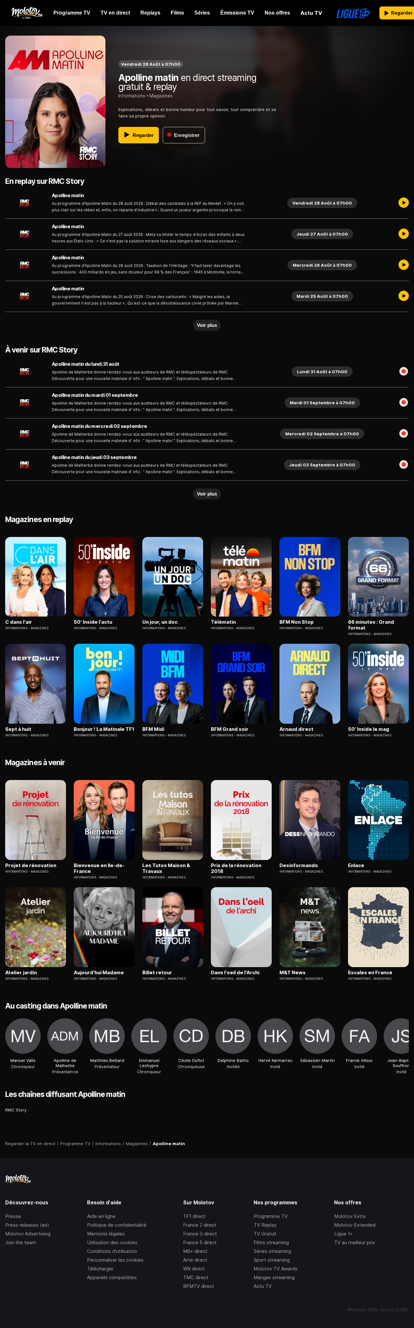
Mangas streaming (274, 1277)
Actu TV (263, 1286)
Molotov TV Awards (276, 1269)
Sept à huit (18, 729)
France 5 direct (200, 1242)
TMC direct (195, 1277)
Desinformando (298, 865)
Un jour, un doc (160, 622)
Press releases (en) (27, 1225)
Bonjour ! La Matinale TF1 (104, 729)
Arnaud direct (296, 729)
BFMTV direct (198, 1286)
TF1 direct (194, 1216)
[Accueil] (26, 12)
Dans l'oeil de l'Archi (235, 973)
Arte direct (195, 1260)
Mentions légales (106, 1234)
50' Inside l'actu (93, 622)
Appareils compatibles (112, 1277)
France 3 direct (200, 1234)
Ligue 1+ (343, 1234)
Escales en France (370, 973)
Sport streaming (272, 1260)
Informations (131, 95)
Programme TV (271, 1216)
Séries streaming (272, 1251)
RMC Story (16, 1109)
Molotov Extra (349, 1216)
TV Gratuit (265, 1234)
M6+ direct (195, 1251)
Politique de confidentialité (117, 1225)
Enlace (356, 865)
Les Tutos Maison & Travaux (166, 868)
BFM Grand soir (229, 729)
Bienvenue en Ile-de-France (99, 868)
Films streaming (271, 1242)
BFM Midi (153, 729)
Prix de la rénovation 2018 (236, 868)
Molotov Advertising (27, 1234)
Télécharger (100, 1269)
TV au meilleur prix (354, 1242)
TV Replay (265, 1225)
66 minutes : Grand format (371, 625)
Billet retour (157, 973)
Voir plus (207, 325)
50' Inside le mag (368, 729)
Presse (13, 1216)
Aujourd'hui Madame (99, 973)
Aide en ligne (101, 1216)
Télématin (223, 622)
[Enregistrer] (403, 371)
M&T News (292, 973)
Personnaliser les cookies (115, 1260)
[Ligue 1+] (353, 13)
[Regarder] (403, 203)
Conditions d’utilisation (112, 1251)
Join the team (20, 1242)
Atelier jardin (21, 973)
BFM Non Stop (296, 622)
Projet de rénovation (30, 865)
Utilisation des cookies (112, 1242)
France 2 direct (199, 1225)
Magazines (161, 95)
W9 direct (194, 1269)
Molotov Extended (355, 1225)
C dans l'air (18, 622)
